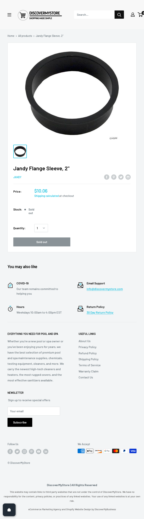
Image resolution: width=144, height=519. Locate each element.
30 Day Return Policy (100, 312)
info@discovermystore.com (105, 289)
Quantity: (19, 228)
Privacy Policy (88, 347)
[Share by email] (128, 177)
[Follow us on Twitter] (17, 451)
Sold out (41, 242)
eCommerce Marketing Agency (45, 509)
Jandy (17, 177)
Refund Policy (88, 353)
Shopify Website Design (79, 509)
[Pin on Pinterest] (113, 177)
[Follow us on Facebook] (10, 451)
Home (11, 35)
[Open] (9, 509)
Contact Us (86, 377)
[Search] (119, 14)
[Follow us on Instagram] (24, 451)
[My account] (133, 15)
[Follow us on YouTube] (38, 451)
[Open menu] (9, 14)
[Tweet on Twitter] (121, 177)
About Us (85, 341)
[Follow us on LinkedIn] (45, 451)
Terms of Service (90, 365)
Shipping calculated (46, 195)
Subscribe (20, 422)
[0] (140, 14)
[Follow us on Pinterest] (31, 451)
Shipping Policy (89, 359)
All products (25, 35)
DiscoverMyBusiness (105, 509)
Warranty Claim (88, 371)
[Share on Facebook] (106, 177)
